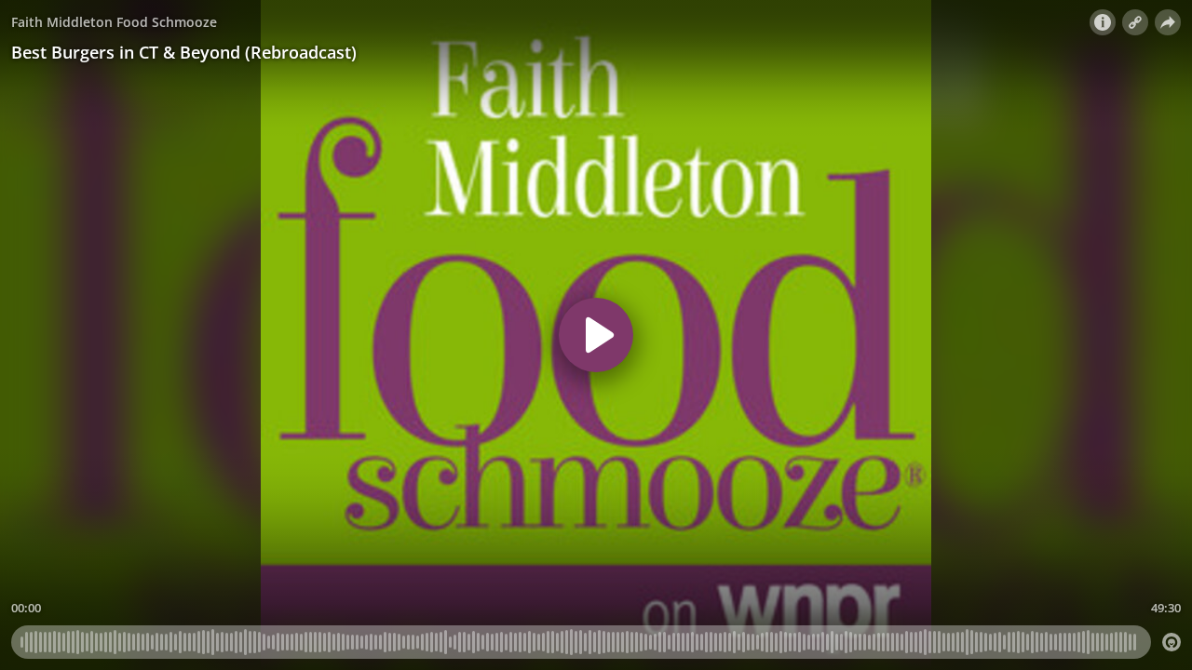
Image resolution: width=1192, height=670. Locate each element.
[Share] (1168, 22)
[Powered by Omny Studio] (1171, 642)
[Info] (1103, 22)
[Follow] (1135, 22)
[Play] (596, 335)
